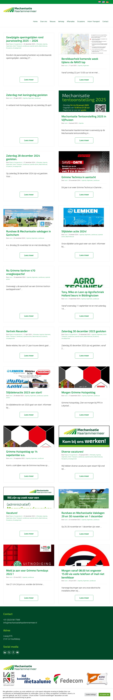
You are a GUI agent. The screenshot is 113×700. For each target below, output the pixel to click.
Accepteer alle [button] (104, 694)
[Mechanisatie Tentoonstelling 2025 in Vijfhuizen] (84, 101)
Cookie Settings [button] (91, 694)
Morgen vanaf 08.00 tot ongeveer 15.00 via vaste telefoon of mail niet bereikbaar (82, 574)
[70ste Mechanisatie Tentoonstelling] (28, 619)
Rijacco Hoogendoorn (15, 44)
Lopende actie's (33, 46)
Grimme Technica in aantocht (78, 177)
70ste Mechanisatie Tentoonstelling (27, 635)
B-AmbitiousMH (14, 638)
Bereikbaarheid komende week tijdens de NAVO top (79, 60)
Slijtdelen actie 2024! (74, 231)
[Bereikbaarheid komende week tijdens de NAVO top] (84, 43)
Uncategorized (17, 48)
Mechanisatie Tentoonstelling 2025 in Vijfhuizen (83, 118)
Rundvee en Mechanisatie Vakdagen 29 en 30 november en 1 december (83, 514)
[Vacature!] (28, 497)
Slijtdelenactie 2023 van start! (24, 392)
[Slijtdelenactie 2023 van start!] (28, 377)
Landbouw (26, 46)
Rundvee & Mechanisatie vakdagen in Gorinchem (28, 233)
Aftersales (39, 44)
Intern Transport (17, 46)
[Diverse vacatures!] (84, 436)
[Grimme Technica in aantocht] (84, 162)
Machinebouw (43, 46)
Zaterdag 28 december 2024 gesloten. (23, 157)
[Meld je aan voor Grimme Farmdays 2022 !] (28, 555)
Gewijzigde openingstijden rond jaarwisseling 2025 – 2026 (24, 39)
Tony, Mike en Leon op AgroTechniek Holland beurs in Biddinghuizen (82, 293)
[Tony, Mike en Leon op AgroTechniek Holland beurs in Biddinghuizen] (84, 276)
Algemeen (9, 46)
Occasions (9, 48)
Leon (66, 65)
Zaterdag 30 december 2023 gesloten (83, 331)
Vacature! (12, 513)
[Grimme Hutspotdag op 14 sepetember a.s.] (28, 436)
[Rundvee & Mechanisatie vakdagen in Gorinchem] (28, 216)
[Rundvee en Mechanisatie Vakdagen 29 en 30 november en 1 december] (84, 497)
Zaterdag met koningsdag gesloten (27, 95)
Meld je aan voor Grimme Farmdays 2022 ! (27, 572)
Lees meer (29, 79)
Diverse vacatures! (72, 451)
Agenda (45, 44)
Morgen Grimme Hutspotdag (78, 392)
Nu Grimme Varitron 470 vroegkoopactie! (20, 272)
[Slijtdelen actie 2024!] (84, 216)
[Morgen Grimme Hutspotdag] (84, 377)
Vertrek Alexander (17, 331)
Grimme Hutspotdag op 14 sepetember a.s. (22, 453)
